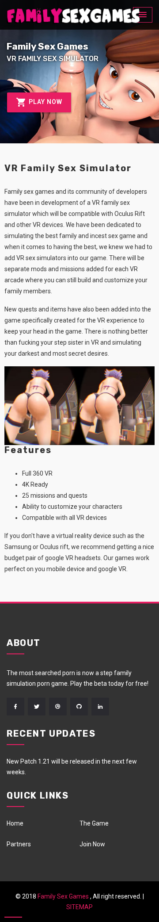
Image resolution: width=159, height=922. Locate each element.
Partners (19, 844)
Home (15, 823)
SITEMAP (79, 906)
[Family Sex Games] (73, 15)
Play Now (44, 101)
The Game (94, 823)
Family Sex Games (63, 896)
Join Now (92, 844)
